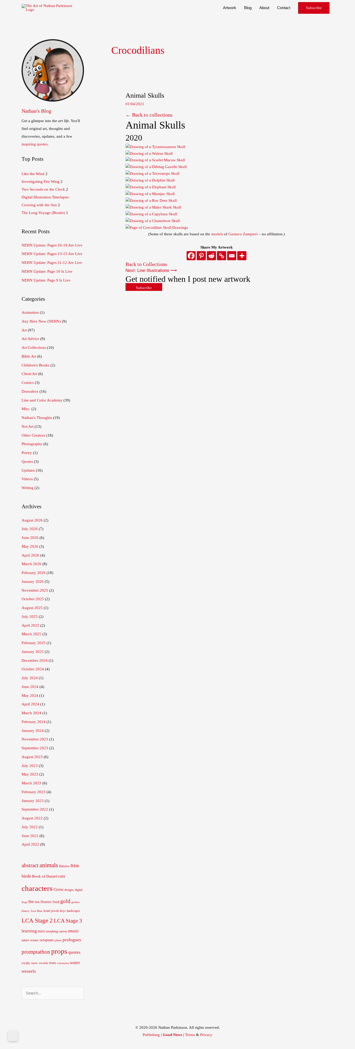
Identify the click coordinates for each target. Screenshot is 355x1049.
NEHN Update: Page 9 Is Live (46, 280)
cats (61, 876)
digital (78, 890)
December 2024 (35, 660)
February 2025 (33, 643)
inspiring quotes (35, 144)
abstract (30, 865)
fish (37, 902)
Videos (27, 479)
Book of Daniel (44, 876)
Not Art (28, 426)
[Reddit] (211, 255)
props (59, 951)
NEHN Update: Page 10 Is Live (47, 271)
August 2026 (32, 520)
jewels (55, 911)
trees (52, 963)
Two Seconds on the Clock (43, 189)
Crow (58, 889)
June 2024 (30, 687)
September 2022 (35, 809)
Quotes (27, 461)
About (264, 7)
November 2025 (35, 590)
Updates (28, 470)
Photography (32, 444)
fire (31, 901)
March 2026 (31, 564)
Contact (283, 7)
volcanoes (63, 963)
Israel (46, 911)
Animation (30, 312)
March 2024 (31, 713)
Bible (74, 866)
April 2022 (30, 844)
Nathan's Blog (36, 111)
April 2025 (30, 625)
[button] (314, 8)
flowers (46, 902)
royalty (26, 963)
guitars (75, 902)
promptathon (36, 952)
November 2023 (35, 739)
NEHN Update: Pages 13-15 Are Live (52, 254)
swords (43, 963)
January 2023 (33, 801)
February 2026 (33, 573)
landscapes (73, 911)
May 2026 (30, 546)
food (55, 902)
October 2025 (33, 599)
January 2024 (33, 731)
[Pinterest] (201, 255)
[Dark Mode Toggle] (13, 1036)
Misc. (26, 409)
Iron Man (36, 911)
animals (49, 865)
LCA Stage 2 (37, 920)
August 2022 (32, 818)
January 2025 (33, 652)
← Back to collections (149, 115)
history (26, 911)
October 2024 (33, 669)
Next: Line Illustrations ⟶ (151, 270)
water (75, 962)
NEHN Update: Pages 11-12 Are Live (52, 262)
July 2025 (30, 616)
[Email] (231, 255)
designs (69, 890)
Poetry (27, 453)
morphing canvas (56, 931)
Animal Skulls (145, 95)
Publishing (151, 1035)
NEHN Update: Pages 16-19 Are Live (52, 245)
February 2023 (33, 792)
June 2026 (30, 538)
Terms (190, 1035)
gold (65, 901)
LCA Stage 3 (68, 921)
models (217, 234)
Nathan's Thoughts (37, 418)
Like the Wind (33, 174)
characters (37, 888)
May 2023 (30, 774)
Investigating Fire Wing (41, 181)
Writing (28, 488)
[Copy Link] (221, 255)
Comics (28, 382)
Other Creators (33, 435)
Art (24, 330)
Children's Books (35, 365)
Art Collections (34, 347)
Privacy (206, 1035)
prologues (72, 939)
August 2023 (32, 757)
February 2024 (33, 722)
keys (63, 911)
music (73, 930)
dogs (24, 902)
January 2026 (33, 581)
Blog (248, 7)
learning (29, 930)
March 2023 (31, 783)
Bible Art (29, 356)
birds (26, 876)
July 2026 (30, 529)
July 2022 (30, 827)
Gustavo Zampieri (243, 234)
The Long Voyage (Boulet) (43, 213)
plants (58, 940)
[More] (241, 255)
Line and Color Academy (42, 400)
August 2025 (32, 608)
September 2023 (35, 748)
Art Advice (30, 339)
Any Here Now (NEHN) (41, 321)
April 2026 (30, 555)
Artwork (229, 7)
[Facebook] (191, 255)
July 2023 (30, 766)
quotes (74, 952)
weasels (29, 971)
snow (34, 963)
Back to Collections (146, 264)
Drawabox (30, 391)
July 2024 (30, 678)
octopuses (47, 940)
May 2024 (30, 695)
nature (25, 940)
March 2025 (31, 634)
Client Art (29, 374)
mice (41, 931)
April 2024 (30, 704)
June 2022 (30, 836)
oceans (34, 940)
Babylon (64, 866)
